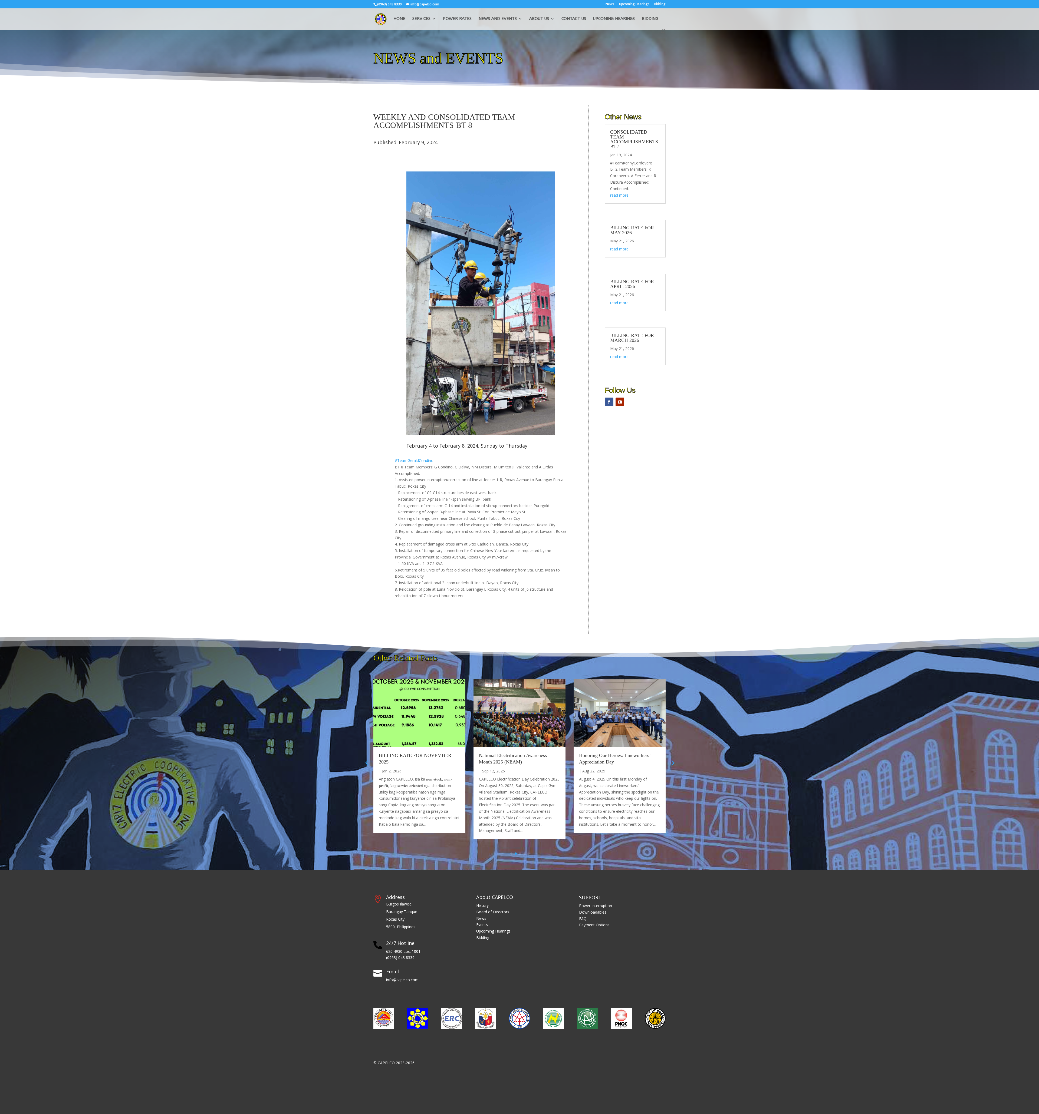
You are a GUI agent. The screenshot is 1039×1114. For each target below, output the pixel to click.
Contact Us (573, 19)
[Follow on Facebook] (609, 402)
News (610, 4)
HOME (399, 19)
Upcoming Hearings (634, 4)
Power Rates (457, 19)
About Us (539, 19)
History (482, 905)
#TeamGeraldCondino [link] (414, 460)
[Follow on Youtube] (620, 402)
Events (482, 924)
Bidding (660, 4)
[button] (672, 762)
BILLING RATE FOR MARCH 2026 (632, 338)
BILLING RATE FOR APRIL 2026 (632, 284)
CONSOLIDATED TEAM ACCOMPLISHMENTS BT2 (634, 139)
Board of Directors (492, 911)
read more (619, 195)
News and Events (498, 19)
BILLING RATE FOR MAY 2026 (632, 230)
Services (421, 19)
